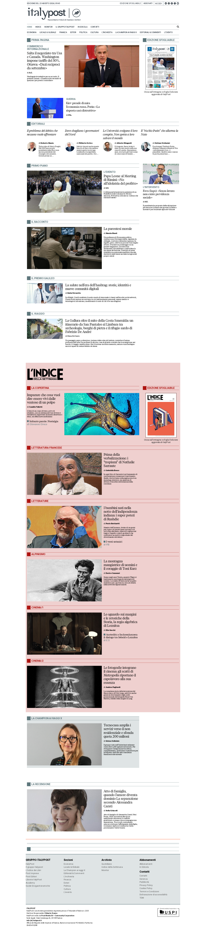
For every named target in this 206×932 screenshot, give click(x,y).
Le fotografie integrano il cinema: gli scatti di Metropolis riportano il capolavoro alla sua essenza (120, 675)
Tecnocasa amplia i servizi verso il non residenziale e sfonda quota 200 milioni (119, 730)
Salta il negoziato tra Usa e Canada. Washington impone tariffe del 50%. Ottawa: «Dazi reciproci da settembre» (44, 60)
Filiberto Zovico (86, 143)
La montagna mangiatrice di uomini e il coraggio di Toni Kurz (120, 565)
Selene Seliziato (113, 741)
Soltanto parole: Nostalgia (43, 421)
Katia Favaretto (74, 293)
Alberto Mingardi (124, 143)
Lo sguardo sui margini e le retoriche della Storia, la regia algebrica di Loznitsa (120, 620)
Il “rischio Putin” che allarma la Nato (159, 132)
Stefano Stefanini (162, 143)
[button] (159, 3)
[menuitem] (31, 27)
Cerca (178, 26)
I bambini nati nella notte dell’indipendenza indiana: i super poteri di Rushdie (120, 513)
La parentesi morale (118, 229)
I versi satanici (114, 541)
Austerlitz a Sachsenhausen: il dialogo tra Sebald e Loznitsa (121, 636)
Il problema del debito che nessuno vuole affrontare (42, 132)
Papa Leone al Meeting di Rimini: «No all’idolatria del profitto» (121, 179)
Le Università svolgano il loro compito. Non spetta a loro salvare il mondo (120, 134)
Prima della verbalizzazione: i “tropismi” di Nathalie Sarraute (119, 460)
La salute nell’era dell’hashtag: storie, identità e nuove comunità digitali (98, 287)
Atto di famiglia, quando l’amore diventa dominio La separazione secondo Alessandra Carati (121, 798)
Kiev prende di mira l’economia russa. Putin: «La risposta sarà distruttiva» (83, 106)
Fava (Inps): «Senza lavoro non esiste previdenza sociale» (159, 194)
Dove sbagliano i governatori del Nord (82, 132)
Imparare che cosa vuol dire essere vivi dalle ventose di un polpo (43, 398)
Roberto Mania (47, 143)
